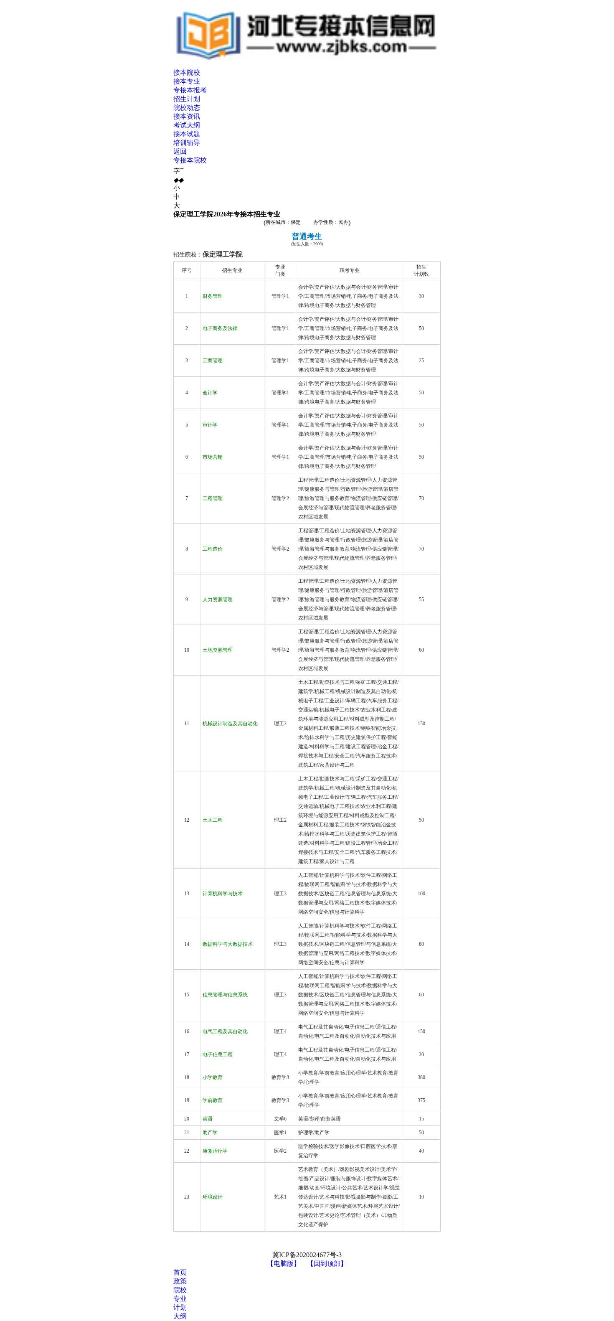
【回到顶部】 (327, 1263)
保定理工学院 (223, 254)
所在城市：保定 (283, 222)
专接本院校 (190, 160)
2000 (317, 243)
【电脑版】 (283, 1263)
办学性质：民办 (330, 222)
